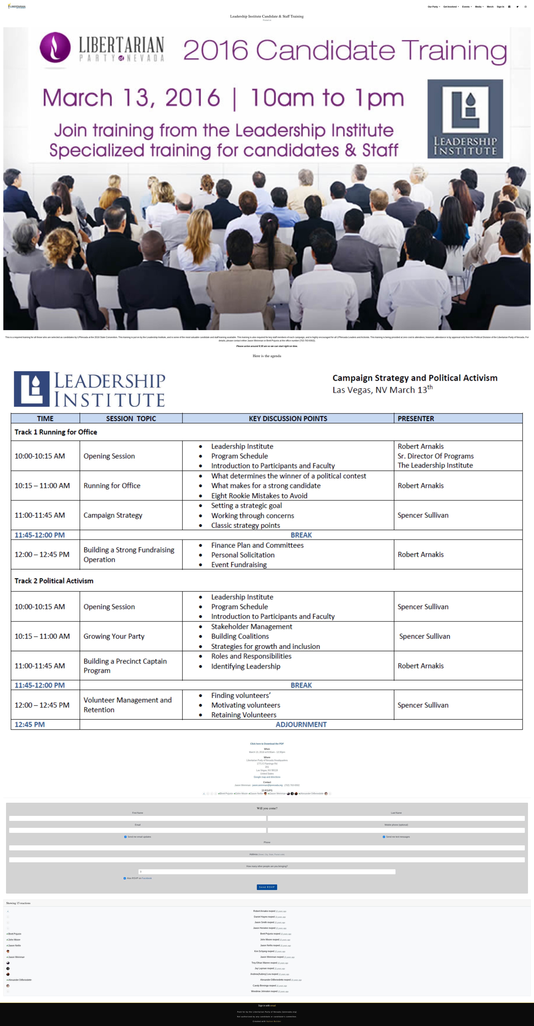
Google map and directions (267, 777)
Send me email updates (139, 837)
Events (466, 7)
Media (478, 7)
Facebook (147, 878)
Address (267, 854)
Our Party (433, 7)
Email (138, 825)
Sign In (500, 7)
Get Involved (450, 7)
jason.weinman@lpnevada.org (267, 785)
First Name (137, 813)
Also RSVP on (139, 878)
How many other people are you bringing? (267, 866)
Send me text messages (398, 837)
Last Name (396, 813)
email (273, 1005)
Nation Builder (273, 1021)
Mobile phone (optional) (396, 825)
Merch (490, 7)
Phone (267, 842)
